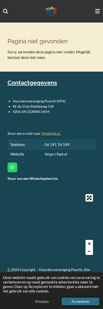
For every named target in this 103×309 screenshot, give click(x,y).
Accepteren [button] (81, 301)
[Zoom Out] (89, 251)
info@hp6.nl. (51, 133)
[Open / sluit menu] (97, 11)
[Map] (52, 224)
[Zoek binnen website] (5, 11)
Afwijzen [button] (42, 301)
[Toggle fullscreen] (89, 198)
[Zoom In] (89, 243)
